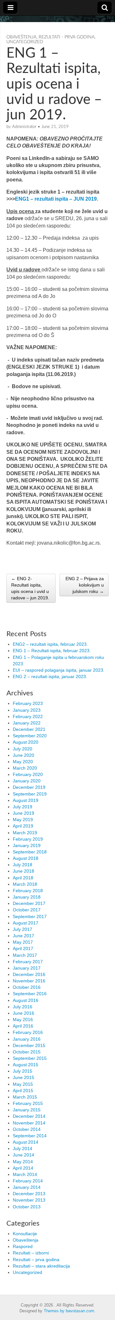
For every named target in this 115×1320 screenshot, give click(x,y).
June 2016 (23, 1013)
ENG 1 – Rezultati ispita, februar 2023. (52, 650)
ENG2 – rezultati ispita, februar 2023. (50, 644)
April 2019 (23, 825)
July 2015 (22, 1071)
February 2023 (28, 703)
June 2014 (23, 1154)
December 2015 (29, 1045)
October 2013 (27, 1206)
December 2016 (29, 974)
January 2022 (27, 722)
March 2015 (25, 1097)
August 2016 (25, 1000)
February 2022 (28, 716)
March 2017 (25, 955)
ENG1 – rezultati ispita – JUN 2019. (56, 199)
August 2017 (25, 922)
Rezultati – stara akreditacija (41, 1265)
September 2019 (30, 793)
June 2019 (23, 813)
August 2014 (25, 1142)
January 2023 (27, 710)
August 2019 (25, 800)
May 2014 (23, 1161)
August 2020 (25, 742)
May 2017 (23, 942)
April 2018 (23, 877)
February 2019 (28, 839)
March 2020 (25, 768)
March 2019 (25, 832)
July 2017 (22, 929)
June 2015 (23, 1077)
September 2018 (30, 851)
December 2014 (29, 1116)
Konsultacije (25, 1233)
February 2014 (28, 1180)
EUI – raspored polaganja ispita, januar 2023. (58, 670)
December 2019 (29, 787)
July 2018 (22, 864)
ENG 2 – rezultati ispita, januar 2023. (50, 676)
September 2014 (30, 1135)
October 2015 (27, 1051)
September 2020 (30, 735)
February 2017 (28, 961)
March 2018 (25, 884)
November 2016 (29, 980)
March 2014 (25, 1174)
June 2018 (23, 871)
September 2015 (30, 1058)
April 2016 (23, 1025)
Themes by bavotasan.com (69, 1310)
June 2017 (23, 935)
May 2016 (23, 1019)
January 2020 (27, 780)
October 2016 (27, 987)
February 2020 (28, 774)
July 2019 (22, 806)
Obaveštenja (21, 37)
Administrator (24, 127)
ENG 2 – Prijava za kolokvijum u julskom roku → (84, 585)
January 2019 (27, 845)
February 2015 (28, 1103)
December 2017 (29, 903)
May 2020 (23, 761)
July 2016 (22, 1006)
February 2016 (28, 1032)
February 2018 (28, 890)
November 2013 (29, 1200)
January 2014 (27, 1187)
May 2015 (23, 1084)
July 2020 (22, 748)
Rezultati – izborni (31, 1252)
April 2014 (23, 1168)
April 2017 (23, 948)
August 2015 (25, 1064)
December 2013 (29, 1193)
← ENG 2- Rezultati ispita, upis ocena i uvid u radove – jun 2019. (30, 588)
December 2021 (29, 729)
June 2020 (23, 755)
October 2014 (27, 1129)
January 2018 (27, 897)
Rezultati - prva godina (67, 37)
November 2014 (29, 1122)
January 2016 (27, 1039)
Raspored (23, 1246)
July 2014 (22, 1148)
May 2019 (23, 819)
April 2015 (23, 1090)
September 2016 (30, 993)
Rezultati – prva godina (36, 1259)
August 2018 (25, 858)
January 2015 (27, 1109)
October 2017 (27, 909)
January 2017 (27, 968)
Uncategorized (24, 42)
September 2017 (30, 916)
